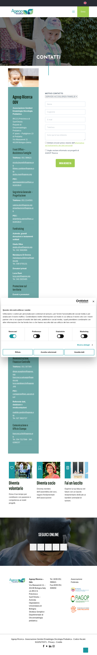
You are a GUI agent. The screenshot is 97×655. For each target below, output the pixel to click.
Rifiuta (17, 352)
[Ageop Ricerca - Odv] (22, 11)
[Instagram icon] (53, 646)
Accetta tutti (79, 352)
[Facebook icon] (43, 646)
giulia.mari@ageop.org (22, 174)
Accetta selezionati (48, 352)
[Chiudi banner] (93, 301)
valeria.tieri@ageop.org (22, 205)
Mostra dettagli (83, 345)
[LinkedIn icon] (50, 646)
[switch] (36, 336)
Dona (83, 12)
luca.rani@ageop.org (21, 276)
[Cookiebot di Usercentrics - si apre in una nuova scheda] (78, 301)
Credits (59, 642)
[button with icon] (33, 547)
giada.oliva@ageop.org (22, 247)
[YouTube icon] (47, 646)
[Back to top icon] (85, 650)
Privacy (51, 642)
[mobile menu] (73, 12)
